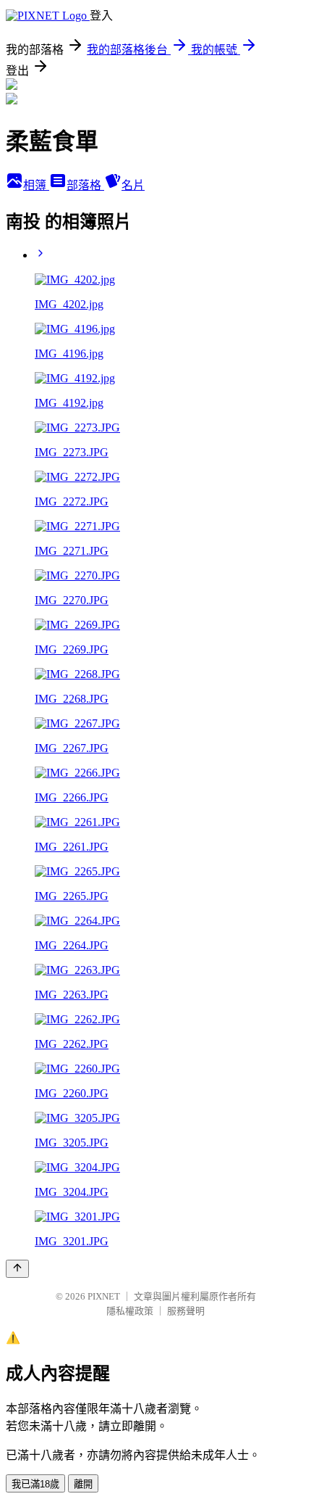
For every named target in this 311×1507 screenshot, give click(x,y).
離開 (83, 1484)
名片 (133, 185)
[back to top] (17, 1269)
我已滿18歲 (35, 1484)
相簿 (36, 185)
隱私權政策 (129, 1310)
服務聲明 (186, 1310)
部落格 (85, 185)
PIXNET (104, 1296)
